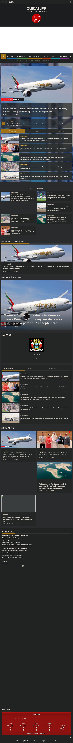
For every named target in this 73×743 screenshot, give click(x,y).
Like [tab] (37, 131)
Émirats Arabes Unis (50, 741)
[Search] (70, 56)
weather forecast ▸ (36, 734)
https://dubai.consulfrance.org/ (12, 557)
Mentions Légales (30, 741)
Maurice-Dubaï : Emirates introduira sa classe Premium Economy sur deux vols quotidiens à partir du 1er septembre (33, 319)
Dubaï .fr (36, 8)
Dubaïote (16, 114)
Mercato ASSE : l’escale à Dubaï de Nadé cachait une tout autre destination (58, 197)
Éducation (19, 61)
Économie (29, 61)
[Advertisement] (36, 40)
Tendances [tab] (60, 131)
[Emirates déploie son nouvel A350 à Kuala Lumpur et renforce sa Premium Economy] (10, 176)
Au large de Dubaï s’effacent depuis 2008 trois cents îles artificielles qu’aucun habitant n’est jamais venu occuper (53, 486)
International (10, 121)
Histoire (45, 56)
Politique (54, 56)
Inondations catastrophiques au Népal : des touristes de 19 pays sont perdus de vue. (21, 219)
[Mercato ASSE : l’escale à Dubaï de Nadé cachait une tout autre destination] (41, 196)
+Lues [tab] (30, 368)
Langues (10, 61)
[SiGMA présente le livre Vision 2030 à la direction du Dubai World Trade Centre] (10, 148)
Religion (63, 56)
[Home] (4, 56)
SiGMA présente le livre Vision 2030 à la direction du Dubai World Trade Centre (22, 231)
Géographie (21, 56)
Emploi (37, 61)
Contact (46, 61)
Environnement (34, 56)
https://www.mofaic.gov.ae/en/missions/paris (17, 545)
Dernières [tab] (14, 131)
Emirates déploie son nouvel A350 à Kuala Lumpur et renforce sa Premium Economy (58, 208)
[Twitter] (36, 358)
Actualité (10, 56)
